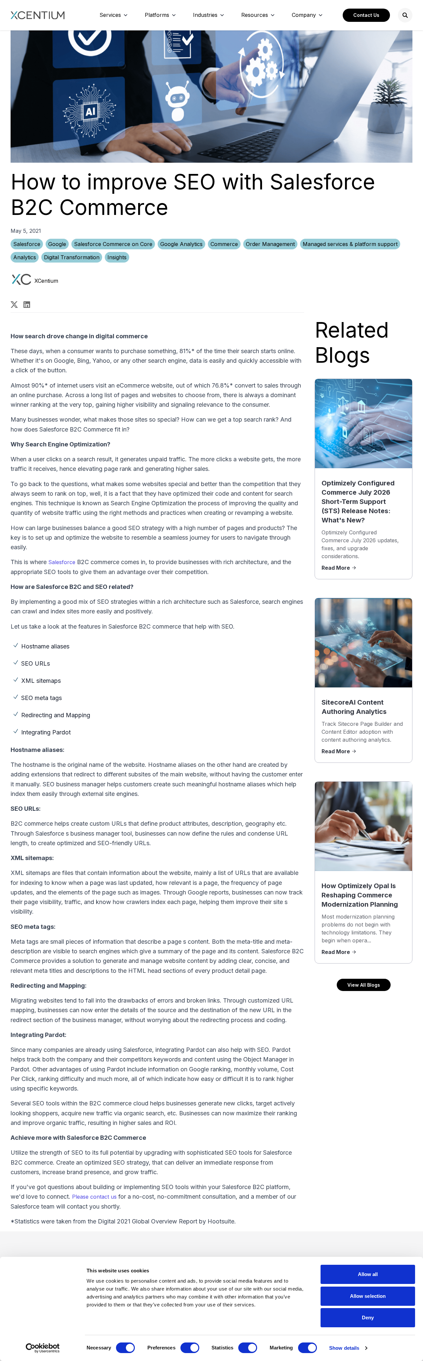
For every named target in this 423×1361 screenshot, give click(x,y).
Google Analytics (181, 244)
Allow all (368, 1274)
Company (304, 15)
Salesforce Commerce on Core (113, 244)
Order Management (270, 244)
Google (57, 244)
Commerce (224, 244)
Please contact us (94, 1196)
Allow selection (368, 1296)
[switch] (189, 1347)
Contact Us (366, 15)
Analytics (24, 257)
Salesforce (26, 244)
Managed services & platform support (350, 244)
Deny (368, 1317)
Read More (336, 567)
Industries (205, 15)
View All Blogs (363, 985)
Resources (254, 15)
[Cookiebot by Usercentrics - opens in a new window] (43, 1348)
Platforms (157, 15)
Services (110, 15)
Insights (117, 257)
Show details (344, 1348)
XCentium (46, 280)
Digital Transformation (71, 257)
